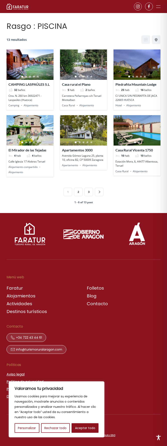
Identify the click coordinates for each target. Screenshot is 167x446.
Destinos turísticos (27, 311)
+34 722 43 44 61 (29, 337)
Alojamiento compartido (23, 167)
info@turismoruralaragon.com (39, 349)
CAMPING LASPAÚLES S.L (29, 84)
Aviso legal (16, 374)
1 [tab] (22, 76)
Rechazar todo (55, 428)
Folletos (95, 288)
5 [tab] (38, 76)
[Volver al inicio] (17, 6)
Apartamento (70, 165)
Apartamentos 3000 (77, 150)
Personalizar (27, 428)
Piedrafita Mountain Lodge (136, 84)
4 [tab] (34, 76)
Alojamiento (31, 105)
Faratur (15, 288)
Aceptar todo (85, 428)
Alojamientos (21, 296)
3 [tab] (30, 76)
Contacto (97, 304)
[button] (158, 6)
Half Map (156, 39)
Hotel (118, 105)
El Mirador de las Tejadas (27, 150)
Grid (145, 39)
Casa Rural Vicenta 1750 (134, 150)
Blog (92, 296)
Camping (13, 105)
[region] (56, 409)
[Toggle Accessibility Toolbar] (158, 437)
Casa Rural (68, 105)
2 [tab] (26, 76)
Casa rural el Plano (76, 84)
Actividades (19, 304)
